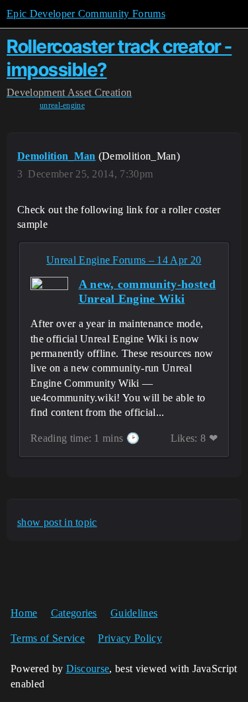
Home (24, 613)
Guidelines (133, 613)
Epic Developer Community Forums (86, 13)
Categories (74, 613)
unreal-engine (62, 105)
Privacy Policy (129, 638)
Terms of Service (48, 638)
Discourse (88, 668)
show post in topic (57, 522)
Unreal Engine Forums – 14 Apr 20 (123, 260)
